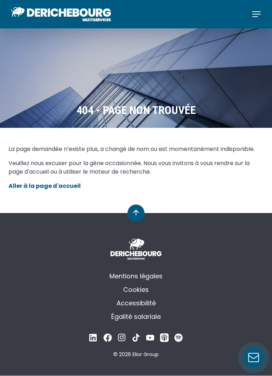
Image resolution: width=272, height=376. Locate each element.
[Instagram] (122, 339)
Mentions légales (136, 276)
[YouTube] (150, 339)
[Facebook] (107, 339)
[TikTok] (136, 339)
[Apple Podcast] (164, 339)
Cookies (136, 289)
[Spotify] (178, 339)
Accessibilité (136, 303)
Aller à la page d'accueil (44, 186)
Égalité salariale (136, 316)
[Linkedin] (93, 339)
